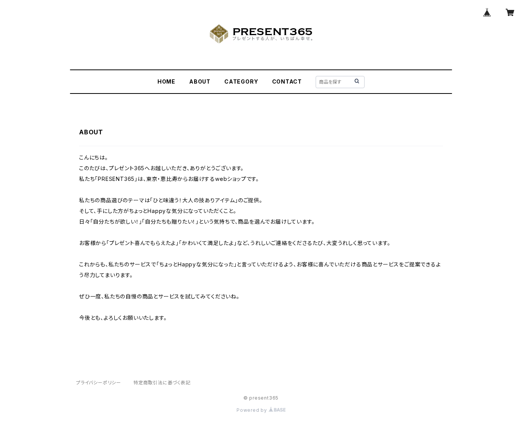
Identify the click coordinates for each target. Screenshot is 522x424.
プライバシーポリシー (98, 382)
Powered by (253, 410)
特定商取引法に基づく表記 (162, 382)
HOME (166, 81)
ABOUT (200, 81)
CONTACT (287, 81)
